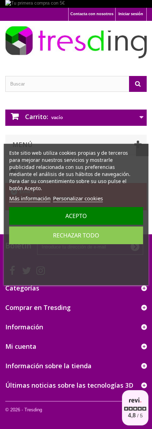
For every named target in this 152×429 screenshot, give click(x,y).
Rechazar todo (76, 235)
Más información (30, 198)
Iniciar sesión (130, 14)
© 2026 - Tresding (23, 409)
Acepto (76, 216)
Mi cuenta (20, 346)
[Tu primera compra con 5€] (76, 4)
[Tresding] (76, 42)
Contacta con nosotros (91, 14)
